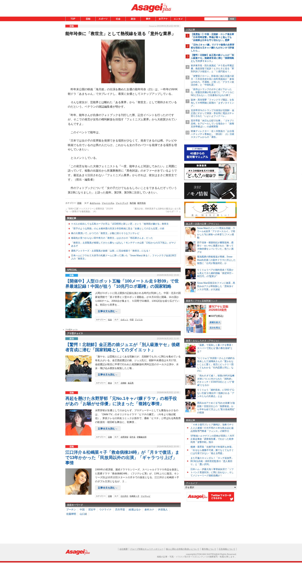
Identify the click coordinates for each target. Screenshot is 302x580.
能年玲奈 (141, 203)
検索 (232, 19)
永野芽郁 (124, 437)
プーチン (71, 509)
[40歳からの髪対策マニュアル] (210, 160)
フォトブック (122, 203)
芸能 (88, 18)
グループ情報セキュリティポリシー (147, 549)
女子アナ (163, 18)
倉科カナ (149, 509)
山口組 (83, 513)
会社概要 (123, 549)
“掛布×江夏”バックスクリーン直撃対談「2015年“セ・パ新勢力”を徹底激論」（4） (89, 210)
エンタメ (178, 18)
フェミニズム (108, 203)
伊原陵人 (163, 509)
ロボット (124, 320)
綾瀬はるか (135, 509)
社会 (118, 18)
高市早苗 (120, 509)
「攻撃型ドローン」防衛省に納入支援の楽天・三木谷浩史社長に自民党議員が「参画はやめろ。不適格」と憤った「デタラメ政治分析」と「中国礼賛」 (212, 80)
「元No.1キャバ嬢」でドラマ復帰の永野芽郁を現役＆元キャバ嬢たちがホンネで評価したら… (212, 47)
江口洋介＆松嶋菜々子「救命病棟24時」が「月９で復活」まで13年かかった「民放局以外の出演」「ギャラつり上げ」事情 (122, 457)
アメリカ (139, 320)
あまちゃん (95, 203)
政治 (133, 18)
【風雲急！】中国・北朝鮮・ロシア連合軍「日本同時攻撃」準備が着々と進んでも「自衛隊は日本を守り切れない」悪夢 (212, 37)
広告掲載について (227, 549)
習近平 (92, 509)
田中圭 (132, 437)
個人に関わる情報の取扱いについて (182, 549)
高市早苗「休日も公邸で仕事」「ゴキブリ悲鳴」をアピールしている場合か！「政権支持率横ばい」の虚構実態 (212, 123)
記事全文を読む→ (108, 311)
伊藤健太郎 (141, 437)
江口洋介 (124, 496)
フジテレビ (145, 496)
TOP (73, 18)
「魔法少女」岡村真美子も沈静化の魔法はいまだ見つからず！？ (156, 210)
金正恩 (131, 383)
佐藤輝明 (71, 513)
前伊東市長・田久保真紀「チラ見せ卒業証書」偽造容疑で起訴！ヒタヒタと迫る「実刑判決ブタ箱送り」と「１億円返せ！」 (212, 68)
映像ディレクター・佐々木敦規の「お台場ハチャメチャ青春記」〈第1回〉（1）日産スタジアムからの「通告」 (212, 134)
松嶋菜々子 (134, 496)
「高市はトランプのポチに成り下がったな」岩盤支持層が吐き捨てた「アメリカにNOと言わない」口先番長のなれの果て (212, 92)
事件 (148, 18)
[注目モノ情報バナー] (210, 198)
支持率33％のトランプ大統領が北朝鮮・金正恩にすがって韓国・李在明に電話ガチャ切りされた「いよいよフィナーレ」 (212, 113)
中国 (132, 320)
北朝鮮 (123, 383)
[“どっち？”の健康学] (210, 179)
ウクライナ (105, 509)
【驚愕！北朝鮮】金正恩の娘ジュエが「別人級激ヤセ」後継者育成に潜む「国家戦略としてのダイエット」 (212, 58)
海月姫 (133, 203)
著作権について (209, 549)
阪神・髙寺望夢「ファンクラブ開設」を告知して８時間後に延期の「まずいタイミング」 (212, 102)
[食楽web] (210, 217)
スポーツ (103, 18)
